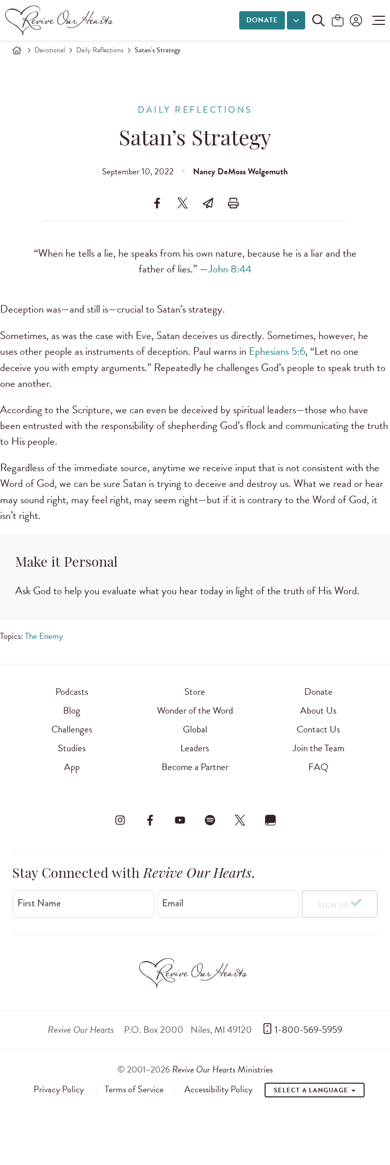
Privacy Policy (59, 1089)
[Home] (16, 50)
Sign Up (333, 905)
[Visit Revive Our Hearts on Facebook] (150, 820)
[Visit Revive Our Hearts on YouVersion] (270, 820)
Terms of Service (134, 1089)
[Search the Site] (318, 20)
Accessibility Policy (218, 1089)
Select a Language (312, 1090)
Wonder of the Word (195, 710)
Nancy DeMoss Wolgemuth (240, 171)
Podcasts (71, 691)
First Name (39, 903)
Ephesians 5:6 (277, 351)
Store (194, 691)
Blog (71, 710)
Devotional (50, 50)
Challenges (71, 729)
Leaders (194, 748)
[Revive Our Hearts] (61, 20)
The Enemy (44, 636)
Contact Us (318, 729)
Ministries (222, 1069)
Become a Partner (195, 766)
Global (195, 729)
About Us (318, 710)
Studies (72, 748)
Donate (262, 20)
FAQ (318, 766)
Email (172, 903)
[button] (376, 20)
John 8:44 (229, 269)
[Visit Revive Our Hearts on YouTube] (180, 820)
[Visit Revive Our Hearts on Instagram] (120, 820)
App (72, 766)
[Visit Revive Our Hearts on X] (240, 820)
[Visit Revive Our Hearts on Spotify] (210, 820)
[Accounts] (355, 20)
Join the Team (318, 748)
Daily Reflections (99, 50)
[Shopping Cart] (338, 21)
